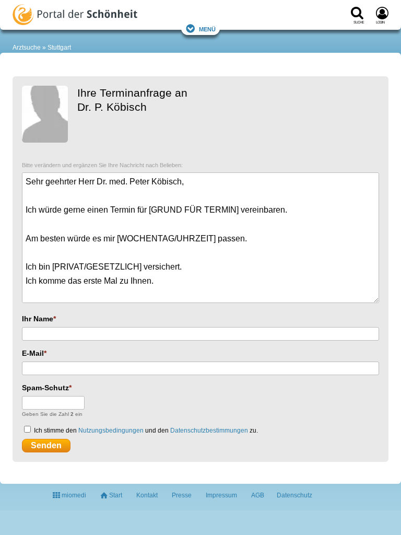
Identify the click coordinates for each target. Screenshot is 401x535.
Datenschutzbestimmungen (209, 430)
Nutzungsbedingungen (111, 430)
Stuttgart (59, 47)
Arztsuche (27, 47)
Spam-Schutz (45, 387)
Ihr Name (37, 319)
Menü (207, 28)
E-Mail (33, 353)
